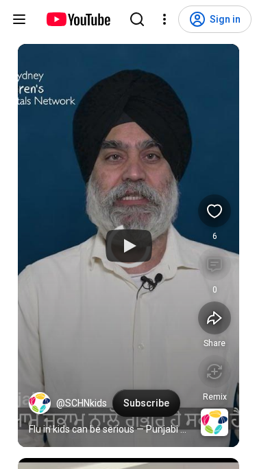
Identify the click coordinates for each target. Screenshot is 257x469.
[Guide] (19, 19)
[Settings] (164, 19)
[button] (40, 403)
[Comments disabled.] (214, 264)
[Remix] (214, 371)
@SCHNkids (81, 403)
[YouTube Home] (78, 19)
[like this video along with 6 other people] (214, 210)
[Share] (214, 317)
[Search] (137, 19)
